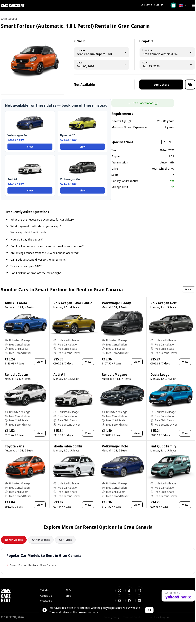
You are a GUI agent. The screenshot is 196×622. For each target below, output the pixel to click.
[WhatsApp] (173, 5)
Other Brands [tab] (41, 540)
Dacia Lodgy (159, 374)
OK (149, 610)
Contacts (46, 601)
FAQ (68, 590)
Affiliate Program (160, 617)
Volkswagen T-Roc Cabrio (72, 303)
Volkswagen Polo (115, 446)
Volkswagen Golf (163, 303)
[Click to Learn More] (156, 103)
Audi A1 (59, 374)
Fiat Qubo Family (163, 446)
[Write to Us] (190, 84)
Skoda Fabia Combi (67, 446)
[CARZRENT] (20, 5)
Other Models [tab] (14, 540)
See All (168, 142)
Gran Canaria (9, 19)
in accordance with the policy (91, 608)
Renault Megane (114, 374)
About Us (46, 595)
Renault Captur (16, 374)
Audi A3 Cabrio (16, 303)
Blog (68, 595)
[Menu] (193, 5)
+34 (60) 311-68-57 (151, 5)
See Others (161, 84)
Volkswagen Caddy (116, 303)
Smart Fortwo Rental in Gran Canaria (33, 565)
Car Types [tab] (65, 540)
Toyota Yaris (14, 446)
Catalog (45, 590)
